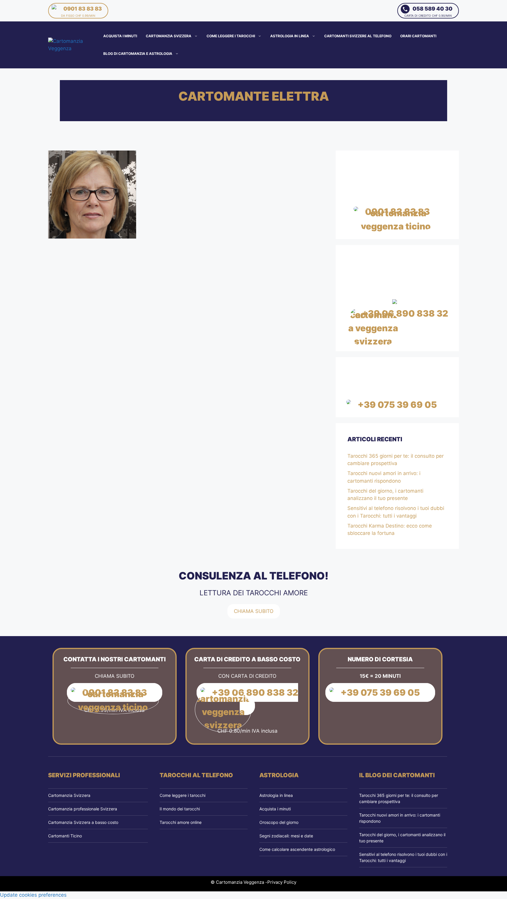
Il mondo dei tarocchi (180, 808)
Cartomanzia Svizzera (168, 36)
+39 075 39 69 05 (397, 404)
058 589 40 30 (428, 11)
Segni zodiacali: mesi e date (286, 835)
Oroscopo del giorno (278, 822)
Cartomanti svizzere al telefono (357, 36)
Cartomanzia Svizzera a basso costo (83, 822)
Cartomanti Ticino (65, 835)
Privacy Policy (281, 882)
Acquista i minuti (275, 808)
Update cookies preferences (33, 895)
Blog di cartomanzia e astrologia (137, 53)
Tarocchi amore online (181, 822)
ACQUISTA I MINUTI (120, 36)
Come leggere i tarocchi (231, 36)
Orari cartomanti (418, 36)
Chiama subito (253, 611)
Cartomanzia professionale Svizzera (82, 808)
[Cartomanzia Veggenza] (74, 45)
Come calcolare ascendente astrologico (297, 849)
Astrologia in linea (289, 36)
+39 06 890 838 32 (405, 313)
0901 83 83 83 (81, 11)
